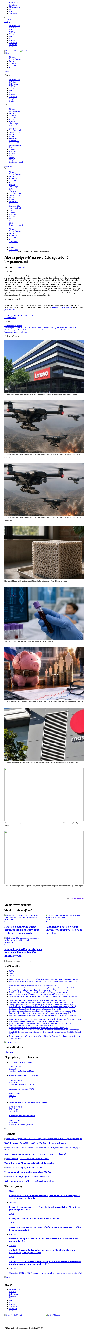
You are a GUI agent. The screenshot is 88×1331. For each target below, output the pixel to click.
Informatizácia (14, 141)
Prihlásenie (8, 20)
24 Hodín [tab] (12, 971)
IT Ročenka (13, 30)
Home (11, 248)
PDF (10, 9)
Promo (11, 155)
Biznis (11, 134)
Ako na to (12, 128)
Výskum (12, 122)
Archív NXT (13, 63)
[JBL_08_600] (10, 1042)
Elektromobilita (14, 7)
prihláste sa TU (9, 310)
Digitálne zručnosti (16, 162)
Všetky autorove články (13, 326)
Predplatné (13, 5)
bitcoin (24, 332)
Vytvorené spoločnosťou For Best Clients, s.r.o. (21, 1319)
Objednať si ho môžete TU (62, 307)
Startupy (12, 149)
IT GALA (12, 28)
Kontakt (12, 47)
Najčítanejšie (13, 242)
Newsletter (13, 13)
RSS (10, 38)
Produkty (12, 151)
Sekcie (6, 71)
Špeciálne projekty (15, 130)
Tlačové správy (14, 132)
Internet (12, 136)
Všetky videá (9, 1052)
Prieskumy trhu (14, 143)
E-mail (24, 267)
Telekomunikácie (15, 145)
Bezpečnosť (13, 139)
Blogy (11, 36)
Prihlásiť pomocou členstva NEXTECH (18, 316)
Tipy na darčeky (15, 59)
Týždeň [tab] (12, 973)
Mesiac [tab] (11, 975)
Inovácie (12, 153)
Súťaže (11, 34)
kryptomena (8, 332)
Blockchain (18, 332)
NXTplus (12, 32)
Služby (7, 22)
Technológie (13, 124)
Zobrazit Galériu (10, 318)
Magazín (12, 57)
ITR (10, 11)
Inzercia (12, 40)
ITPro (11, 126)
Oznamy (12, 147)
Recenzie (12, 61)
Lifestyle (12, 158)
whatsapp (17, 267)
